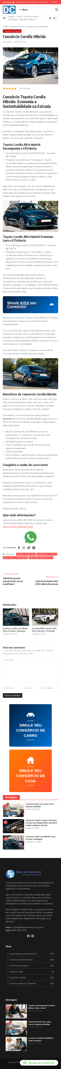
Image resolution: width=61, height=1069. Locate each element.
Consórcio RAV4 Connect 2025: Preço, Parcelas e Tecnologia (44, 629)
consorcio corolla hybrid (26, 554)
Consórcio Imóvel (30, 16)
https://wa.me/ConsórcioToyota (18, 526)
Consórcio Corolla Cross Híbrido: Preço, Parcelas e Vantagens (15, 629)
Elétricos (31, 19)
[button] (39, 1063)
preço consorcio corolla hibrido (15, 558)
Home (5, 26)
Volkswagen (13, 19)
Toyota (19, 16)
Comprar (11, 16)
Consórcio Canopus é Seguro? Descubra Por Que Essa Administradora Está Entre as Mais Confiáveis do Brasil (41, 822)
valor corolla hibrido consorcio (41, 558)
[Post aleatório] (50, 18)
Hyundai (23, 19)
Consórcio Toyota (17, 26)
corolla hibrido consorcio (46, 554)
